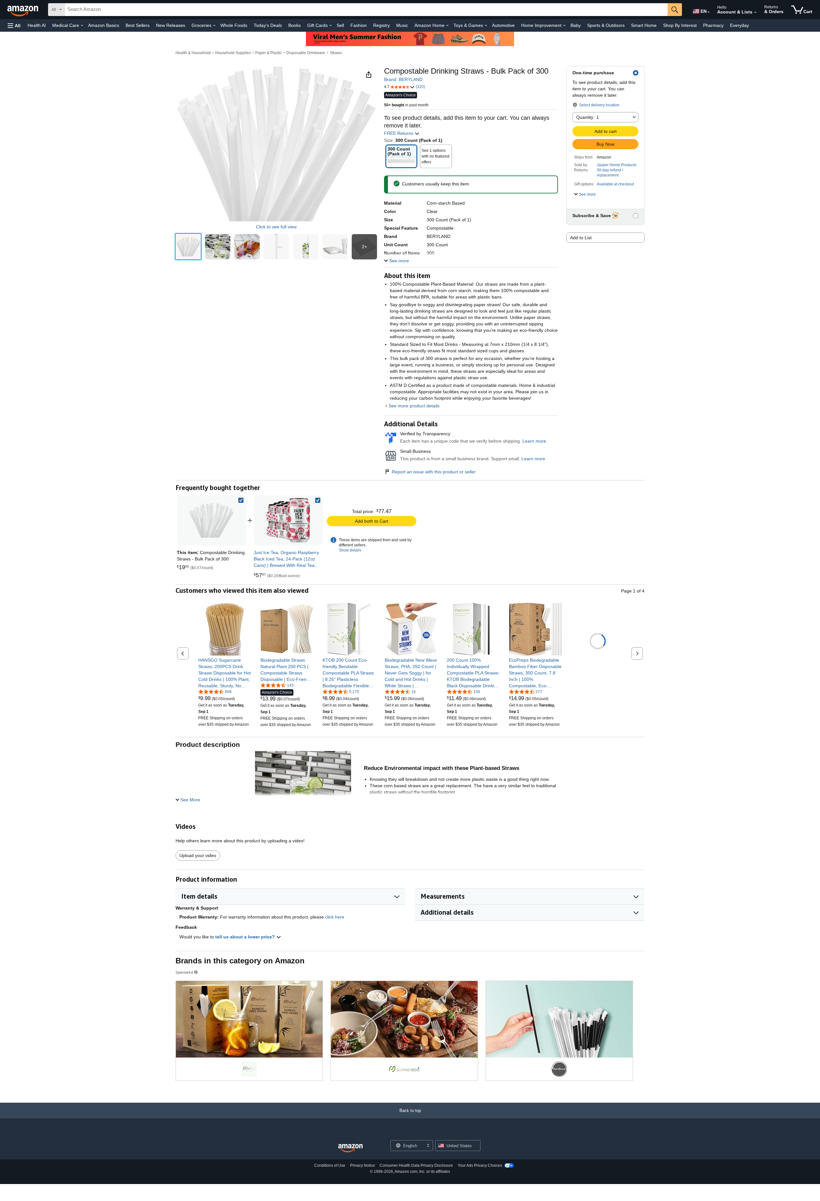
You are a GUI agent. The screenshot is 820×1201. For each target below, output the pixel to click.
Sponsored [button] (184, 972)
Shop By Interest (680, 25)
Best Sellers (138, 25)
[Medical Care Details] (82, 25)
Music (402, 25)
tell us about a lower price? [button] (245, 936)
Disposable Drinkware (305, 53)
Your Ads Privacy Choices (480, 1165)
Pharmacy (713, 25)
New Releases (170, 25)
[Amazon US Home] (350, 1148)
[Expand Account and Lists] (755, 12)
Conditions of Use (329, 1165)
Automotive (503, 25)
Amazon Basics (103, 25)
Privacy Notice (362, 1165)
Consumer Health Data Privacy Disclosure (416, 1165)
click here (334, 916)
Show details (350, 550)
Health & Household (193, 53)
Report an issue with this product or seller (434, 471)
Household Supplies (233, 53)
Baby (575, 25)
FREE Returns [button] (399, 133)
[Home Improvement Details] (564, 25)
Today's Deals (268, 25)
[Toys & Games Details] (486, 25)
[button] (14, 25)
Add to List (581, 237)
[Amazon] (23, 10)
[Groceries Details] (214, 25)
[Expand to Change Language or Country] (708, 12)
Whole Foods (233, 25)
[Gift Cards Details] (330, 25)
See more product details (414, 405)
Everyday (739, 25)
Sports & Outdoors (606, 25)
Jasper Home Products (616, 165)
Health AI (37, 25)
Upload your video (197, 855)
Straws (336, 53)
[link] (288, 520)
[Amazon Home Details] (447, 25)
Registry (381, 25)
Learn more (534, 441)
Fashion (358, 25)
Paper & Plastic (268, 53)
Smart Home (644, 25)
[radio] (188, 246)
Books (294, 25)
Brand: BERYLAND (403, 79)
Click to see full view (276, 227)
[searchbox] (366, 10)
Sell (340, 25)
